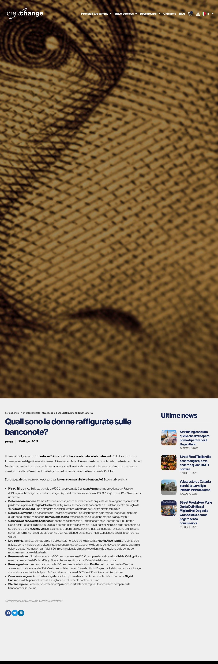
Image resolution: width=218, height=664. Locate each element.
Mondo (9, 441)
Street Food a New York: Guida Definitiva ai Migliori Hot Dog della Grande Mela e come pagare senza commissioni (196, 512)
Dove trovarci (148, 13)
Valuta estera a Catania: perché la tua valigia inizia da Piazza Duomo (195, 486)
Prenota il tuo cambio (94, 13)
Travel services (124, 13)
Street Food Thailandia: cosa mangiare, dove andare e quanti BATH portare (195, 463)
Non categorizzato (30, 412)
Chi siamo (169, 13)
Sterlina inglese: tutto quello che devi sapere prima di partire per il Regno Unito (194, 438)
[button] (207, 14)
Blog (182, 13)
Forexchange (12, 412)
